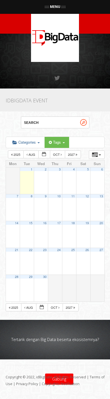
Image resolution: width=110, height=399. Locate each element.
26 (87, 250)
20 (101, 223)
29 (30, 277)
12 (87, 196)
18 (73, 223)
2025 (17, 154)
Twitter (57, 78)
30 (45, 277)
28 (16, 277)
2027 (72, 154)
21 (16, 250)
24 (59, 250)
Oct (57, 154)
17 (59, 223)
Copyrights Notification (61, 383)
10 (59, 196)
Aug (32, 154)
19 (87, 223)
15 (30, 223)
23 (45, 250)
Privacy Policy (27, 383)
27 (101, 250)
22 (30, 250)
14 (16, 223)
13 (101, 196)
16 (45, 223)
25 (73, 250)
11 (73, 196)
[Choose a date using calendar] (44, 154)
